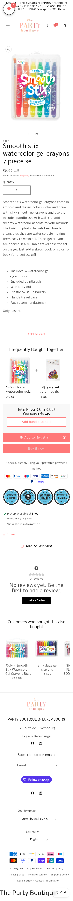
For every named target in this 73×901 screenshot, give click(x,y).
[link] (19, 370)
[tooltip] (64, 437)
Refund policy (55, 869)
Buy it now (36, 448)
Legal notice (24, 881)
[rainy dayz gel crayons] (47, 648)
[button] (8, 25)
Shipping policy (60, 875)
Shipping (24, 176)
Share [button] (11, 534)
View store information (23, 524)
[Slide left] (28, 134)
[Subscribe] (55, 765)
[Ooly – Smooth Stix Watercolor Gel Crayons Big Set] (17, 648)
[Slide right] (45, 134)
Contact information (47, 881)
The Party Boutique (31, 869)
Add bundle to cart (36, 422)
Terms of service (37, 875)
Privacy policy (16, 875)
